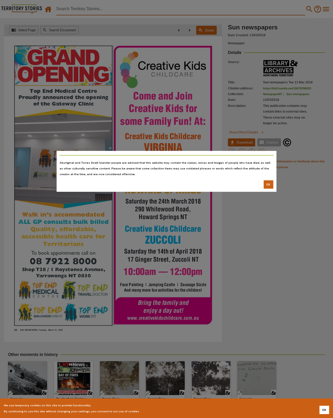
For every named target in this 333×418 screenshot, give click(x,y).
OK (268, 184)
